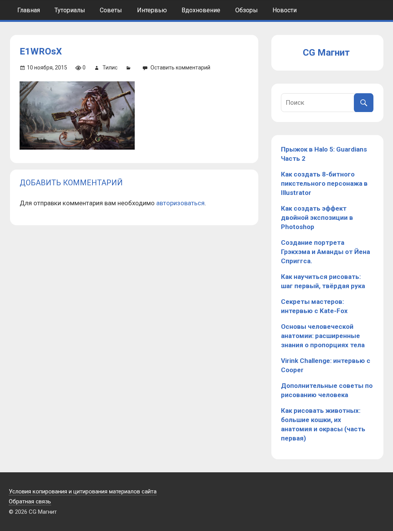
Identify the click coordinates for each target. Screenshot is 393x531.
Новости (284, 10)
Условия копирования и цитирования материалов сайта (83, 491)
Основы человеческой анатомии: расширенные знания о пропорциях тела (323, 336)
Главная (28, 10)
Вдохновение (201, 10)
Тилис (109, 67)
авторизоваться (180, 203)
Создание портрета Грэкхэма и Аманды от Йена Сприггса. (325, 252)
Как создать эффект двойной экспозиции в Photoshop (317, 217)
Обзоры (246, 10)
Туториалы (69, 10)
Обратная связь (30, 501)
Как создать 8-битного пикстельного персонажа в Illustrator (324, 183)
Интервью (152, 10)
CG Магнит (326, 52)
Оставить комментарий (180, 67)
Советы (111, 10)
